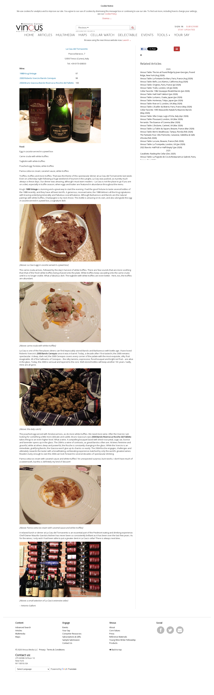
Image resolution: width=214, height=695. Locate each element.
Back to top (116, 649)
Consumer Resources (71, 633)
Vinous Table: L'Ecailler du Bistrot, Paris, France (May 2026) (166, 106)
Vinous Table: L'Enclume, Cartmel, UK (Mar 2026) (161, 125)
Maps (82, 35)
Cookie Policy (111, 14)
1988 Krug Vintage (28, 73)
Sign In (179, 26)
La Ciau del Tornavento (77, 48)
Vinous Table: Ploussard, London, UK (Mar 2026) (161, 119)
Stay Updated (186, 29)
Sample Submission (71, 640)
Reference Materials (118, 636)
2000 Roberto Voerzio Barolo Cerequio (38, 78)
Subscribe (192, 26)
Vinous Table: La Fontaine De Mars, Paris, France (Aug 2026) (166, 78)
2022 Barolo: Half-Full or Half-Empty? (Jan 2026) (161, 147)
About (112, 627)
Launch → (127, 40)
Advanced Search (85, 31)
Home (29, 35)
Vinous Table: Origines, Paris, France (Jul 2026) (160, 84)
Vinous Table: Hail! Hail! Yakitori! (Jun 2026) (159, 94)
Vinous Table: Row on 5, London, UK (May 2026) (161, 103)
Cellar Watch (102, 35)
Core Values (114, 630)
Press (111, 633)
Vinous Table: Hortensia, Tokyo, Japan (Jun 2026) (161, 100)
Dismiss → (107, 18)
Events (147, 35)
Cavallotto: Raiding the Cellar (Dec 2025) (158, 153)
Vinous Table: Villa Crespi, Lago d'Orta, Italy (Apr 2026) (164, 116)
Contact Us (67, 643)
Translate (72, 669)
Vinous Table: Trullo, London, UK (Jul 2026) (158, 88)
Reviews (82, 27)
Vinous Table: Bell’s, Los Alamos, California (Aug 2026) (164, 81)
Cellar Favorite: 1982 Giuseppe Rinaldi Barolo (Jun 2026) (165, 91)
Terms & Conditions (56, 649)
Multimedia (65, 35)
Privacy (42, 649)
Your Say (181, 35)
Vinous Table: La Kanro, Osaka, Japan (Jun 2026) (161, 97)
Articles (45, 35)
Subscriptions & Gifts (71, 636)
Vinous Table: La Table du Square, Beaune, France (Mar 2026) (167, 128)
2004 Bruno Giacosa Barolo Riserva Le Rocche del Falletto (47, 82)
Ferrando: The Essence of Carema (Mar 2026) (160, 122)
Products (113, 643)
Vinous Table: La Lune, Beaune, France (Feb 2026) (162, 141)
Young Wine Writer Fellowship (122, 640)
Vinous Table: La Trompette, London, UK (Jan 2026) (162, 144)
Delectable (128, 35)
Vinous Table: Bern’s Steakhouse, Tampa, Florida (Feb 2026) (166, 131)
